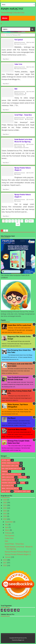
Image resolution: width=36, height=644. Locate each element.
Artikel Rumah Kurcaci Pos (10, 463)
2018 (5, 560)
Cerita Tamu (22, 477)
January (8, 557)
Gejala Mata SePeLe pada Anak (19, 325)
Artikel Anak (6, 460)
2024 (5, 505)
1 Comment (19, 146)
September (9, 522)
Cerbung (18, 174)
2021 (5, 513)
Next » (31, 220)
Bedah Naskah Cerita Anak (21, 147)
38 (26, 220)
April (7, 527)
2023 (5, 508)
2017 (5, 563)
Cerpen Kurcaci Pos (21, 44)
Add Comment (20, 93)
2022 (5, 511)
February (8, 533)
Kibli (15, 89)
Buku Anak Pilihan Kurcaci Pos (11, 468)
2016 (5, 565)
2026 (5, 500)
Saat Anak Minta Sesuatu (17, 429)
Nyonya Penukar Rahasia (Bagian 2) (18, 552)
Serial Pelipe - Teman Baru (23, 115)
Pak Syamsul (18, 40)
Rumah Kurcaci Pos (12, 9)
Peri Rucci (11, 418)
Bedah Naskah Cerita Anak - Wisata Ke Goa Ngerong (23, 140)
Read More (6, 59)
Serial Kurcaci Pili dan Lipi (10, 488)
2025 (5, 502)
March (7, 530)
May (6, 524)
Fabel (22, 482)
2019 (5, 519)
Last (18, 224)
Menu (5, 18)
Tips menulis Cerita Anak (22, 491)
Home (3, 35)
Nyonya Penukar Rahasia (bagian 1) (18, 554)
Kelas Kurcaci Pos (7, 485)
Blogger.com (21, 640)
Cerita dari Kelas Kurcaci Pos (11, 474)
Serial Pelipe (30, 119)
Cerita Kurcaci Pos (8, 477)
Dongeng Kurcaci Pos (20, 94)
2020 (5, 516)
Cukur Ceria (18, 64)
